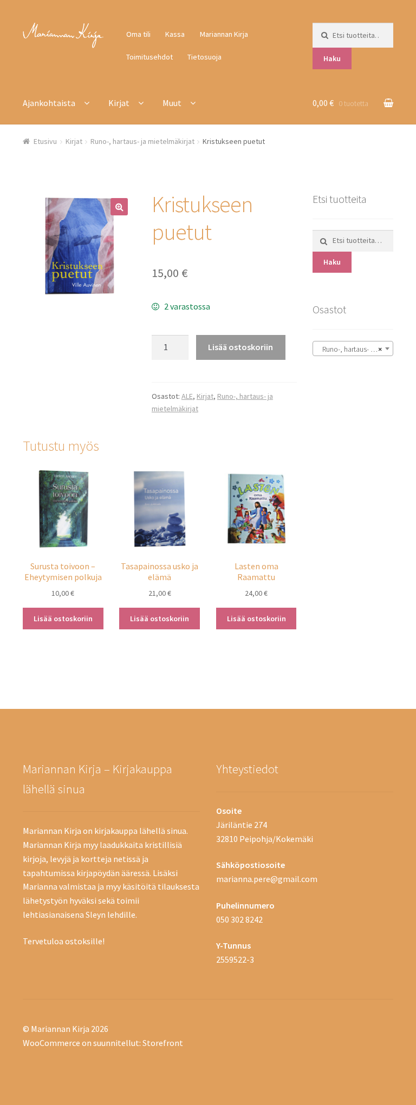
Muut (171, 102)
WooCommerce (51, 1042)
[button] (119, 206)
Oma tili (138, 34)
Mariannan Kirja (224, 34)
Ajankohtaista (49, 102)
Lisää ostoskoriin (240, 346)
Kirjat (118, 102)
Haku (332, 58)
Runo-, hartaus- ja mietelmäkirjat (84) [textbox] (355, 349)
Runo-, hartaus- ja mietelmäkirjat (142, 141)
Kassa (175, 34)
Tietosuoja (204, 57)
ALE (187, 396)
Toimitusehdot (149, 57)
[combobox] (353, 348)
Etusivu (45, 141)
